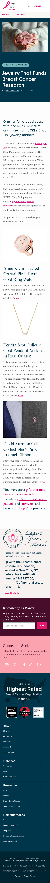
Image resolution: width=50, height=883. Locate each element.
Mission (6, 731)
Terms (17, 876)
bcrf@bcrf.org (8, 871)
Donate (37, 6)
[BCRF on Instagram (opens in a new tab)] (23, 665)
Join (42, 626)
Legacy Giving (9, 841)
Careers (6, 747)
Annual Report (8, 752)
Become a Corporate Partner (13, 836)
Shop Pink (25, 508)
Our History (7, 736)
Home (8, 15)
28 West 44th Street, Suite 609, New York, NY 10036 (24, 861)
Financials (7, 742)
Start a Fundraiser (9, 825)
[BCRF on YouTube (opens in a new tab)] (7, 665)
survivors (27, 503)
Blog (23, 15)
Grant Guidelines (9, 777)
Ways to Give (8, 820)
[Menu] (46, 6)
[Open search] (29, 6)
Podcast (6, 796)
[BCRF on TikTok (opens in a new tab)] (31, 665)
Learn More (11, 592)
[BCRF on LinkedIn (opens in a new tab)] (39, 665)
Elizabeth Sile (12, 91)
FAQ (5, 771)
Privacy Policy (29, 876)
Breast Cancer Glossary (12, 801)
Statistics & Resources (11, 806)
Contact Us (7, 766)
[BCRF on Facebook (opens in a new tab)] (15, 665)
